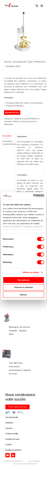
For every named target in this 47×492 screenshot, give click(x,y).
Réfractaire (8, 124)
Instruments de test (28, 121)
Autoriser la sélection (23, 287)
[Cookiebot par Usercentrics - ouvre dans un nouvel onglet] (33, 195)
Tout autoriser (23, 280)
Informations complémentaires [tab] (7, 142)
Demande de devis (12, 112)
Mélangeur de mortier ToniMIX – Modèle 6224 (19, 330)
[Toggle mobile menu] (42, 5)
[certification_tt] (14, 412)
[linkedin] (13, 455)
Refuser (23, 294)
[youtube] (7, 455)
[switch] (40, 247)
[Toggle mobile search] (37, 5)
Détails (7, 318)
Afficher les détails (31, 272)
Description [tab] (7, 136)
